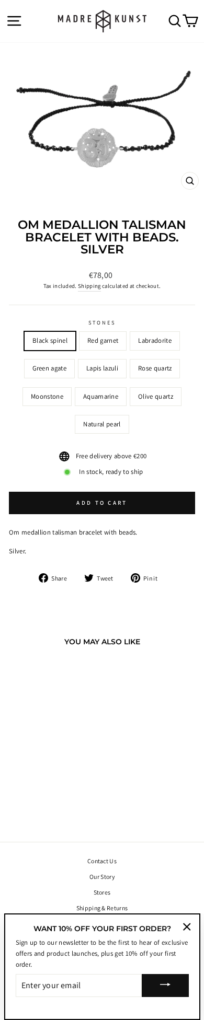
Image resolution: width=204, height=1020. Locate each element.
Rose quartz (155, 368)
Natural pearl (101, 424)
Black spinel (49, 340)
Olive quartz (155, 396)
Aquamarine (100, 396)
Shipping (89, 285)
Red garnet (102, 340)
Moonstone (47, 396)
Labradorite (155, 340)
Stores (102, 892)
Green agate (49, 368)
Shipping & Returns (102, 908)
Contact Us (102, 861)
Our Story (102, 876)
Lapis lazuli (102, 368)
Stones (102, 322)
